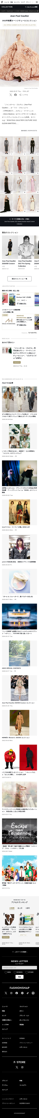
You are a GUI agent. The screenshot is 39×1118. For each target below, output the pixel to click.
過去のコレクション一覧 (19, 279)
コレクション (10, 11)
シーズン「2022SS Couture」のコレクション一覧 (26, 11)
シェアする (25, 94)
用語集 (22, 1024)
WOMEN (19, 972)
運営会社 (4, 1051)
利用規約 (22, 1038)
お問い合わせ (23, 1047)
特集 (11, 2)
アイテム (5, 1085)
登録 (19, 977)
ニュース (6, 2)
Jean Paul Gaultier (19, 16)
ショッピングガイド (8, 1099)
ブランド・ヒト (30, 2)
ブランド (5, 1080)
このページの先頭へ (21, 952)
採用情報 (4, 1043)
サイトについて (6, 1038)
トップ (3, 11)
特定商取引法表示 (25, 1103)
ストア (23, 2)
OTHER (31, 972)
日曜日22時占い (7, 1020)
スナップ (5, 1029)
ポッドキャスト (24, 1020)
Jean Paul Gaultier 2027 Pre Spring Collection (25, 263)
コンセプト (23, 1085)
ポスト (22, 1011)
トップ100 (5, 1024)
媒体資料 (4, 1047)
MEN (9, 972)
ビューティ (17, 2)
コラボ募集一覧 (8, 312)
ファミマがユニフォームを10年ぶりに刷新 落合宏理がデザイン (26, 929)
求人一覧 (16, 290)
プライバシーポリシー (26, 1043)
